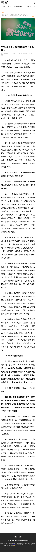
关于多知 (9, 540)
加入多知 (15, 540)
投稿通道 (20, 540)
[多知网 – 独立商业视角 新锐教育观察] (4, 2)
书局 (9, 6)
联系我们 (26, 540)
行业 (3, 6)
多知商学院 (18, 6)
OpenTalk (28, 6)
